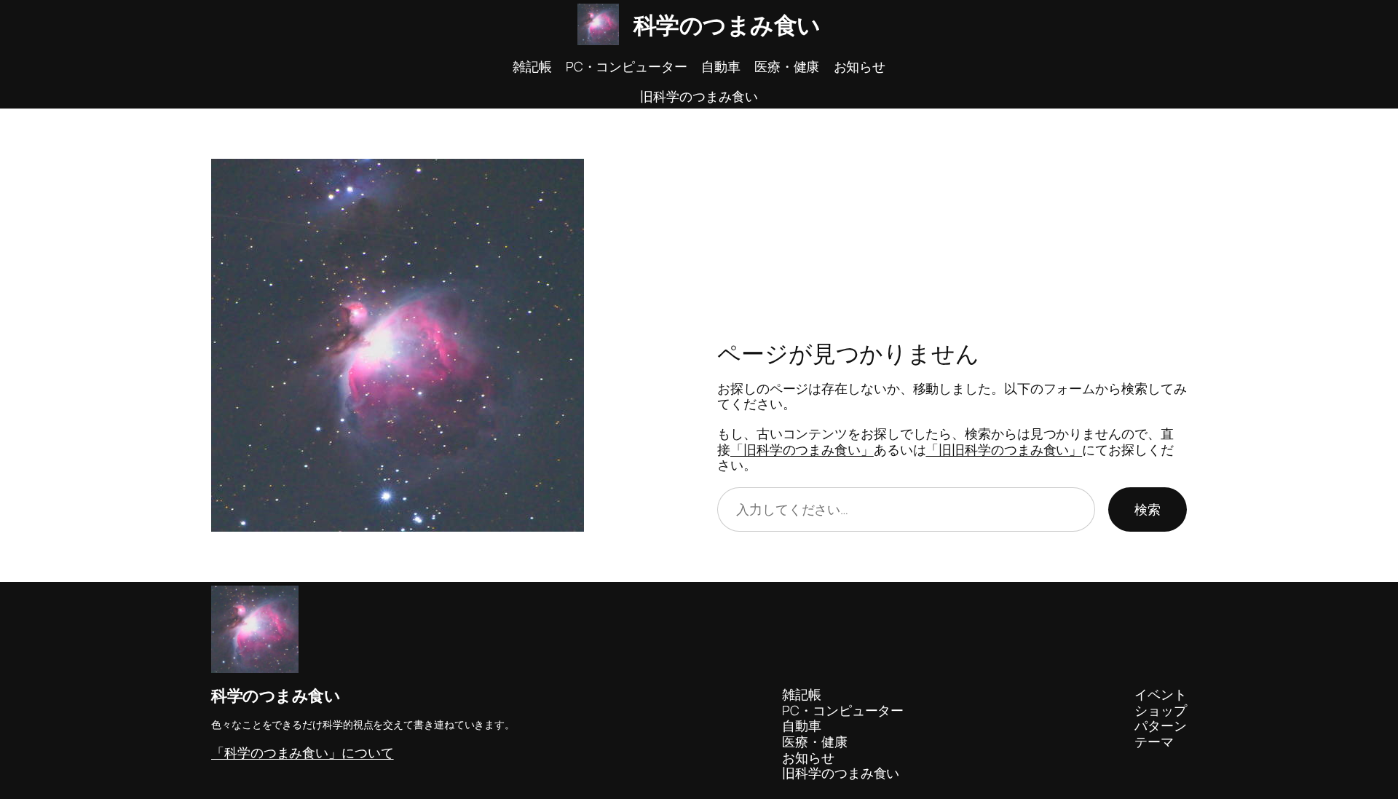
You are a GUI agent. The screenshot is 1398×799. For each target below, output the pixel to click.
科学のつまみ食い (727, 25)
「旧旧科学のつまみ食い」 (1003, 449)
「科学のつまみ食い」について (302, 752)
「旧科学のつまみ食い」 (802, 449)
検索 (1147, 509)
